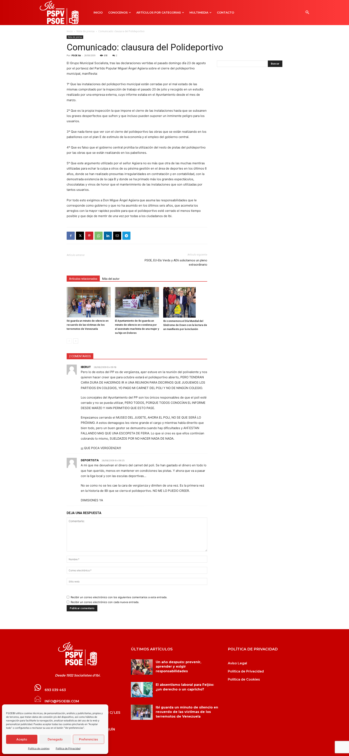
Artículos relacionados (83, 278)
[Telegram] (126, 236)
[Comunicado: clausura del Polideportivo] (77, 653)
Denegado (55, 739)
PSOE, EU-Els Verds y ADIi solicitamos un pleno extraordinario (176, 262)
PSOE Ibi (76, 55)
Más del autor (111, 278)
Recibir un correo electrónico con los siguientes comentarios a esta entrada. (119, 597)
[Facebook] (71, 236)
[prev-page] (69, 341)
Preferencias (88, 739)
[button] (307, 12)
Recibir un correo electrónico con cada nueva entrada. (105, 602)
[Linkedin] (108, 236)
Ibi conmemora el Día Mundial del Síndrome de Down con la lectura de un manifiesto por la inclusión (185, 325)
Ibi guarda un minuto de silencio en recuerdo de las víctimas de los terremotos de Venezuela (87, 324)
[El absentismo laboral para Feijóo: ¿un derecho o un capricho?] (142, 689)
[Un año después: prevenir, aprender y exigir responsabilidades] (142, 667)
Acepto (21, 739)
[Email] (117, 236)
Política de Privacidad (68, 748)
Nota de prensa (86, 31)
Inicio (70, 31)
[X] (80, 236)
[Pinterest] (89, 236)
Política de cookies (38, 748)
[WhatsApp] (99, 236)
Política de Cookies (244, 679)
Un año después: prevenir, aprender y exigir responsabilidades (178, 666)
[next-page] (75, 341)
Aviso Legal (237, 663)
